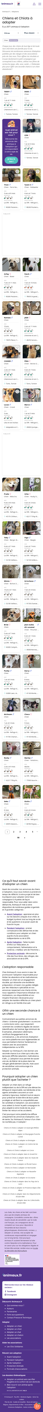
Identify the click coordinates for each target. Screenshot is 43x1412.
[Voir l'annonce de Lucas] (11, 409)
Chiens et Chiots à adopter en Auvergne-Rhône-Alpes (21, 1129)
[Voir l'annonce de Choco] (32, 718)
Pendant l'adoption (15, 928)
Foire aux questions (15, 1314)
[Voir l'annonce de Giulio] (32, 805)
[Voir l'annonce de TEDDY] (11, 96)
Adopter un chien (14, 1326)
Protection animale (16, 953)
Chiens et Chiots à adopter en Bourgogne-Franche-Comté (21, 1135)
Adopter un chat (14, 1332)
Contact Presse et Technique (19, 1317)
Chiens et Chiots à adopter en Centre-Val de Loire (21, 1145)
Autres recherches (29, 1407)
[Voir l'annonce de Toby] (11, 542)
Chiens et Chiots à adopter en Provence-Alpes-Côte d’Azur (21, 1189)
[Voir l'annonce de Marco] (32, 409)
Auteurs (10, 1308)
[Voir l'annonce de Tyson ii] (32, 189)
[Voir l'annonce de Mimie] (11, 585)
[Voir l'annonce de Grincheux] (32, 585)
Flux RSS (16, 1397)
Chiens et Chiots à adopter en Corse (20, 1150)
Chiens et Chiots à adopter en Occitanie (20, 1178)
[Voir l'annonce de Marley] (32, 762)
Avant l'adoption (14, 914)
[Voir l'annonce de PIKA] (32, 365)
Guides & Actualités (19, 1402)
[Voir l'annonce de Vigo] (32, 542)
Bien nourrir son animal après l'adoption (20, 1387)
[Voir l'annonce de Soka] (11, 805)
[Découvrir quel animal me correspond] (11, 142)
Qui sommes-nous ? (15, 1305)
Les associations (14, 1338)
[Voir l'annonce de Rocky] (11, 762)
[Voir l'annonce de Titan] (11, 189)
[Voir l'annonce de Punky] (11, 675)
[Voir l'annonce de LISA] (32, 142)
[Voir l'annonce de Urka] (32, 498)
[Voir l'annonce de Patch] (32, 278)
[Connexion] (34, 4)
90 (18, 837)
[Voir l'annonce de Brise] (11, 630)
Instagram (12, 1294)
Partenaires (12, 1311)
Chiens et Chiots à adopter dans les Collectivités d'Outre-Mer (21, 1201)
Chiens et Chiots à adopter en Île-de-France (20, 1164)
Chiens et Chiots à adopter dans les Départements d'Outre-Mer (21, 1195)
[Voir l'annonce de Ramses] (11, 322)
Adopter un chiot (14, 1329)
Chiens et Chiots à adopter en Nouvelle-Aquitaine (21, 1172)
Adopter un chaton (15, 1335)
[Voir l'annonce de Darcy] (32, 675)
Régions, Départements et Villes (13, 1405)
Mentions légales (26, 1397)
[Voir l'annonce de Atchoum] (11, 718)
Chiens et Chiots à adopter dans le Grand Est (20, 1154)
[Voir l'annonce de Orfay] (11, 278)
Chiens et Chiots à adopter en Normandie (20, 1168)
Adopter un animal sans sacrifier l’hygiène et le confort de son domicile (23, 1380)
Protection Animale (15, 1366)
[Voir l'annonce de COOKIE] (11, 365)
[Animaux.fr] (7, 4)
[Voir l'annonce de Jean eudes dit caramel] (32, 630)
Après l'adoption (14, 942)
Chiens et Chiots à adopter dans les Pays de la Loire (21, 1182)
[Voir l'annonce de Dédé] (32, 96)
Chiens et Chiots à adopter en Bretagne (20, 1140)
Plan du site (8, 1402)
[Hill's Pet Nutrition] (18, 4)
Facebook (11, 1291)
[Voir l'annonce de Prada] (11, 498)
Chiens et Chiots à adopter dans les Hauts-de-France (21, 1159)
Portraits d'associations (17, 1369)
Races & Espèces (32, 1402)
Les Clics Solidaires (15, 1346)
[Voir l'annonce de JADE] (32, 322)
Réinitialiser (13, 40)
